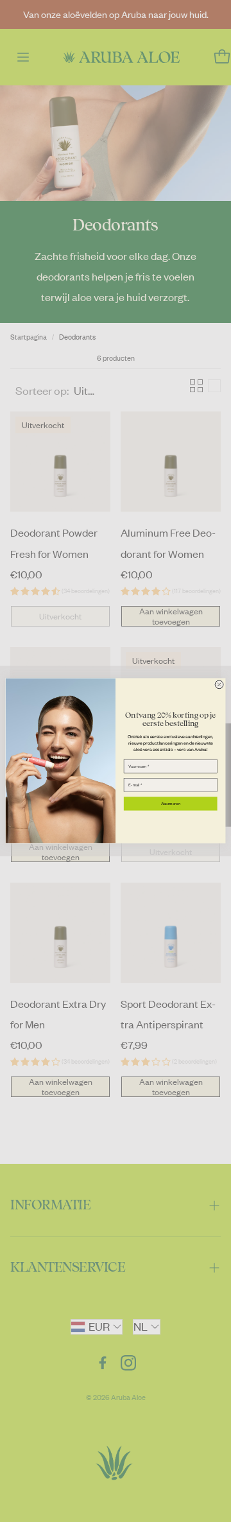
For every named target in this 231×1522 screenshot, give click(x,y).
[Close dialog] (219, 684)
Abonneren (170, 804)
